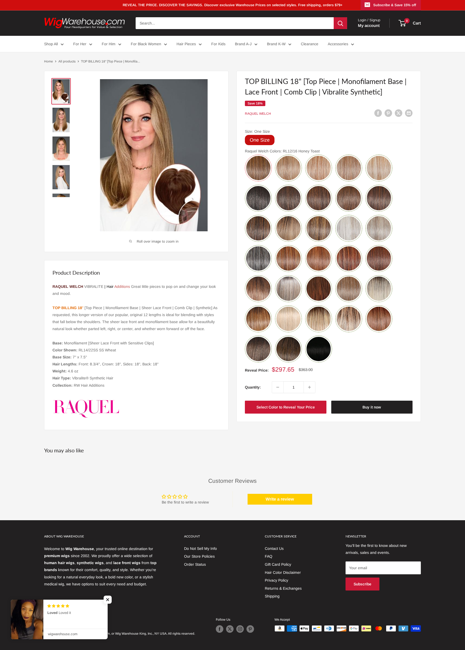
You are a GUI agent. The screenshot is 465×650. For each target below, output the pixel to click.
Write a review (280, 499)
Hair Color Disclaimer (283, 572)
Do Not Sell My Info (200, 548)
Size (257, 131)
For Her (79, 44)
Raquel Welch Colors (282, 151)
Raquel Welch (258, 114)
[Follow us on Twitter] (230, 629)
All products (67, 61)
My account (369, 25)
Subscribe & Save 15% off (394, 5)
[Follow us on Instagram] (240, 629)
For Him (108, 44)
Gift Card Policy (278, 564)
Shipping (272, 596)
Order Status (195, 564)
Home (48, 61)
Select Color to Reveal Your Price (285, 407)
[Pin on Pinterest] (388, 113)
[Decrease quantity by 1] (277, 387)
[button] (108, 600)
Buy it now (371, 407)
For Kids (218, 44)
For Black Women (146, 44)
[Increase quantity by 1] (309, 387)
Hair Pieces (186, 44)
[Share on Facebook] (378, 113)
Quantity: (253, 387)
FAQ (268, 556)
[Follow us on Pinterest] (250, 629)
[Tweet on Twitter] (398, 113)
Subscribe (362, 584)
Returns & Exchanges (283, 588)
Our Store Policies (199, 556)
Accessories (338, 44)
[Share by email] (409, 113)
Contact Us (274, 548)
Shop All (51, 44)
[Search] (340, 23)
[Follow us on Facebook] (219, 629)
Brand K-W (276, 44)
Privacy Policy (276, 580)
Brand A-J (243, 44)
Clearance (309, 44)
